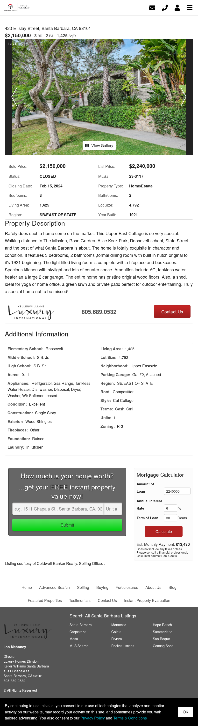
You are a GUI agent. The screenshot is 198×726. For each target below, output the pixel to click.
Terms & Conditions (130, 718)
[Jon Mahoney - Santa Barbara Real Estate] (28, 629)
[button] (14, 97)
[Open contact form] (152, 7)
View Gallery (102, 145)
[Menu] (189, 7)
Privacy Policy (92, 718)
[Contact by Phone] (165, 7)
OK (185, 712)
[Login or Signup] (177, 7)
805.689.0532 (99, 311)
